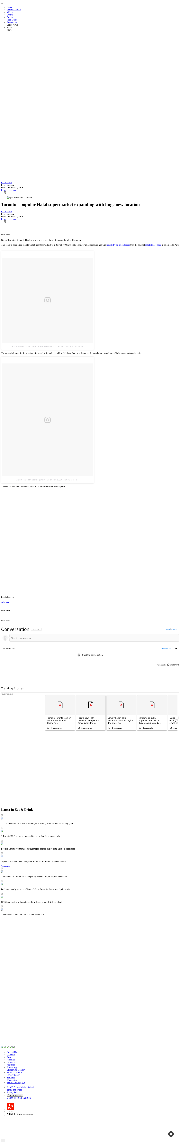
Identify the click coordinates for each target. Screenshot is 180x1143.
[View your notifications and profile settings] (176, 648)
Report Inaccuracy (9, 190)
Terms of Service (14, 1072)
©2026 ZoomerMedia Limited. (20, 1087)
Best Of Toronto (14, 9)
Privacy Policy (13, 1075)
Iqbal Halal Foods (153, 245)
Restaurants (12, 22)
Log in (167, 629)
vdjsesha (5, 602)
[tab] (9, 648)
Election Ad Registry (16, 1070)
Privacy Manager (15, 1095)
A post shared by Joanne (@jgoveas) (32, 480)
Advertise (11, 1054)
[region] (90, 653)
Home (9, 7)
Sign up (174, 629)
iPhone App (12, 1067)
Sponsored (6, 866)
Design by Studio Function (19, 1098)
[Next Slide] (176, 717)
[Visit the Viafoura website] (173, 677)
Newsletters (12, 1062)
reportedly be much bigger (118, 245)
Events (10, 14)
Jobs (9, 1057)
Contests (10, 17)
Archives (11, 1059)
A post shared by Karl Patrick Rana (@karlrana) (33, 346)
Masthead (11, 1065)
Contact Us (12, 1052)
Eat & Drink (6, 182)
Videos (10, 12)
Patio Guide (12, 20)
